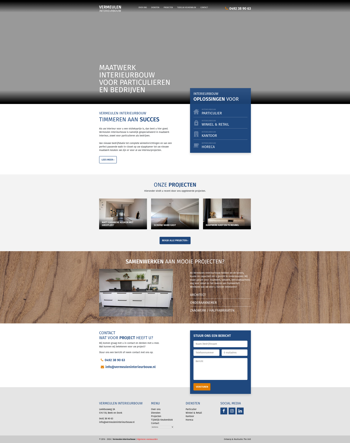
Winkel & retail (215, 123)
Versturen (202, 386)
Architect (198, 294)
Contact (204, 7)
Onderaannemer (203, 302)
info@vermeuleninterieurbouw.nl (130, 366)
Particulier (212, 112)
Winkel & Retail (194, 412)
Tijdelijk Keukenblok (186, 7)
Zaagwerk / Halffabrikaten (212, 310)
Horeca (209, 145)
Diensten (155, 7)
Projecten (168, 7)
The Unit (247, 439)
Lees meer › (108, 159)
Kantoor (209, 134)
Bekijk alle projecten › (175, 240)
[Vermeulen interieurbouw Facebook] (223, 411)
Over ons (142, 7)
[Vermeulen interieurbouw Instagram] (232, 411)
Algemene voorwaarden (147, 439)
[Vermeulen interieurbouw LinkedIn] (240, 411)
